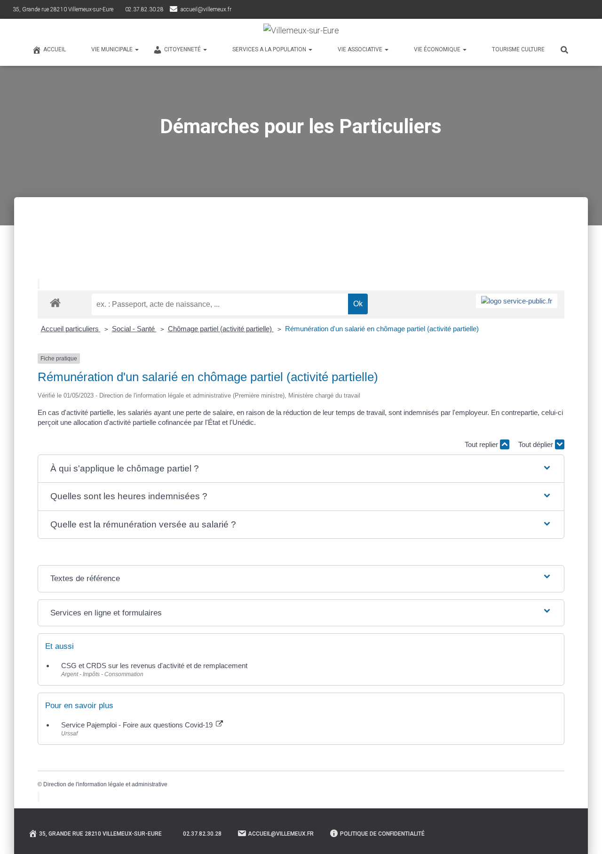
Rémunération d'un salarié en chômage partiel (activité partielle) (382, 329)
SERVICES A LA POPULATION (270, 49)
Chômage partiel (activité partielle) (221, 329)
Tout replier (482, 444)
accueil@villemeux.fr (206, 9)
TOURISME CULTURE (518, 49)
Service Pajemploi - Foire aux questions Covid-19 (137, 725)
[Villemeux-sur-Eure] (301, 31)
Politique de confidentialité (382, 833)
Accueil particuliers (71, 329)
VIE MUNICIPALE (112, 49)
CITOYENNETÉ (183, 49)
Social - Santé (134, 329)
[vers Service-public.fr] (516, 301)
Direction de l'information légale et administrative (105, 784)
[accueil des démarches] (55, 302)
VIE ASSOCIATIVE (361, 49)
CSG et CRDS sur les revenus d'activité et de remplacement (154, 666)
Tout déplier (536, 444)
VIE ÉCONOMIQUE (438, 49)
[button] (301, 469)
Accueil (54, 49)
